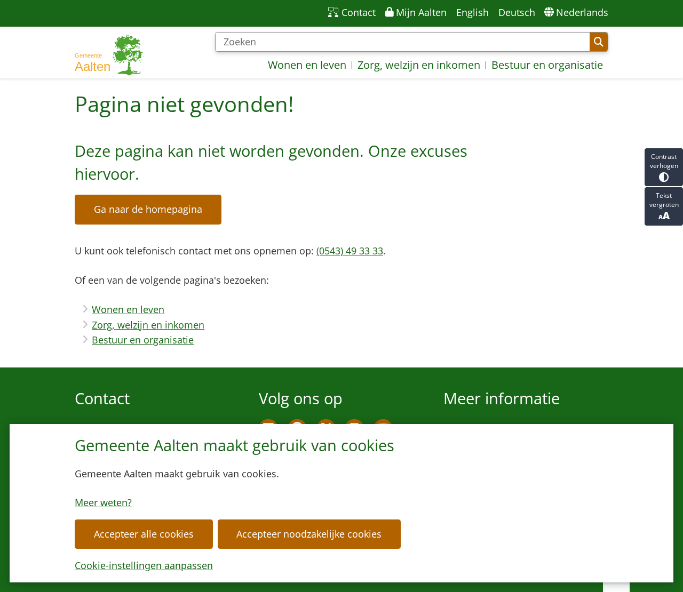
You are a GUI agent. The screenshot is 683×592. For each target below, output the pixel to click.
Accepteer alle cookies (144, 533)
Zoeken (599, 42)
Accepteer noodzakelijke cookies (309, 533)
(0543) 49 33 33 (349, 250)
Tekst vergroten (664, 200)
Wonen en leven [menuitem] (307, 65)
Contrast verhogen (664, 161)
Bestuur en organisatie (143, 339)
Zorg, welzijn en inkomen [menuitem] (419, 65)
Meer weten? (103, 502)
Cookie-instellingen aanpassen (144, 565)
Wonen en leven (128, 309)
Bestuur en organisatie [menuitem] (547, 65)
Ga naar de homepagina (148, 209)
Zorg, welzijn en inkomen (148, 324)
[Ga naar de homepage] (109, 55)
